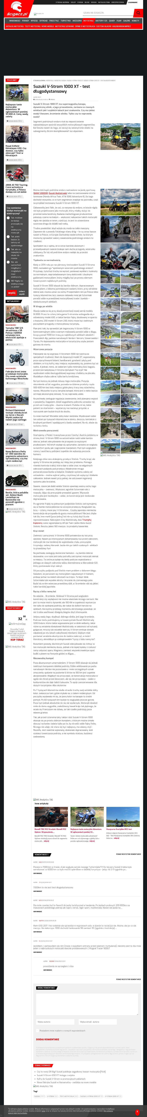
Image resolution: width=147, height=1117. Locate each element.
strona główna (62, 2)
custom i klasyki (103, 26)
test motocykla (69, 1096)
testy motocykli (32, 26)
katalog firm (104, 2)
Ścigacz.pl (16, 9)
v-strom (52, 1096)
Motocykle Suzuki (60, 80)
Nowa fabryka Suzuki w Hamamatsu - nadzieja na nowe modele (66, 1082)
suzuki (39, 1096)
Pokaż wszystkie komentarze (128, 854)
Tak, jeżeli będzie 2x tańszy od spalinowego (17, 241)
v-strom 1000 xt (113, 1096)
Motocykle (50, 80)
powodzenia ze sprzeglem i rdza (58, 966)
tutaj (43, 1111)
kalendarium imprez (121, 26)
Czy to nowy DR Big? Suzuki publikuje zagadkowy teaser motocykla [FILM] (71, 1071)
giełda (93, 2)
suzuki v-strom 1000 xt (91, 1096)
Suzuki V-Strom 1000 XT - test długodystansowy (99, 80)
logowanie (132, 2)
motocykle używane (64, 26)
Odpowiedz (37, 873)
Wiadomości (11, 325)
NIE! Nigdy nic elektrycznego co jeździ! (17, 284)
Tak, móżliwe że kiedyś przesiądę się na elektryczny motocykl (17, 225)
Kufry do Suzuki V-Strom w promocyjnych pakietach (61, 1079)
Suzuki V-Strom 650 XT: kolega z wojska (56, 1075)
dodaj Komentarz (47, 1039)
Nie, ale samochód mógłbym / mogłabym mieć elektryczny (16, 269)
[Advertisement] (65, 160)
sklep (73, 2)
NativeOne (87, 845)
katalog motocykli (15, 26)
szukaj (139, 13)
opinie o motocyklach (85, 26)
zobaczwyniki (22, 292)
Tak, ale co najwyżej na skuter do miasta (16, 254)
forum (80, 2)
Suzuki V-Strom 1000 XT (75, 80)
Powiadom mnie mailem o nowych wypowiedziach (62, 1030)
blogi (87, 2)
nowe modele (48, 26)
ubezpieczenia (117, 2)
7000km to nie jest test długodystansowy (53, 887)
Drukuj (52, 99)
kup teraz (17, 651)
